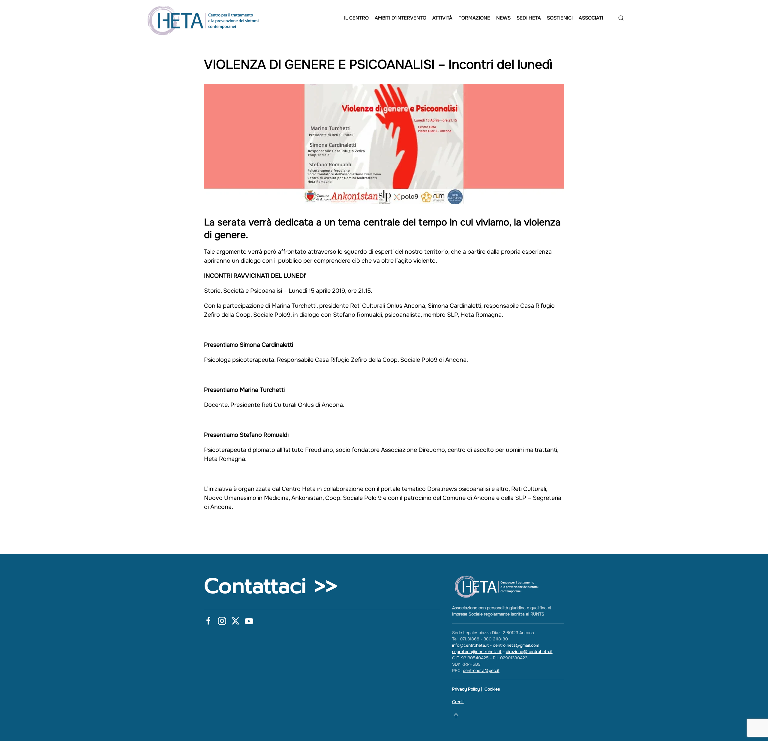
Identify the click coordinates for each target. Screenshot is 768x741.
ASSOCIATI (591, 18)
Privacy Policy (466, 689)
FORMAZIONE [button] (474, 18)
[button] (621, 18)
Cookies (492, 689)
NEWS (503, 18)
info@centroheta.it (470, 645)
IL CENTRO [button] (356, 18)
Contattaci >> (270, 586)
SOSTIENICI (560, 18)
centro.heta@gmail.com (516, 645)
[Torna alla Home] (205, 18)
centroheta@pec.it (481, 670)
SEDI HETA (529, 18)
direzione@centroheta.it (529, 651)
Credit (458, 701)
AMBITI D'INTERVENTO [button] (400, 18)
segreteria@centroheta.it (477, 651)
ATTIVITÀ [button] (442, 18)
